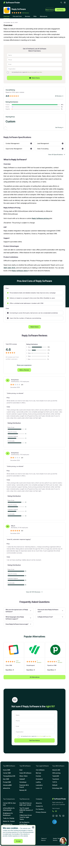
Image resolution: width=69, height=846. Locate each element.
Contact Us (39, 806)
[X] (60, 816)
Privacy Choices (41, 812)
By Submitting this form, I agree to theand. (36, 736)
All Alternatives (34, 677)
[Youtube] (63, 816)
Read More (9, 670)
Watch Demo (50, 10)
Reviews (27, 16)
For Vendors (40, 809)
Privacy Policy (39, 72)
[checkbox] (8, 72)
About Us (39, 803)
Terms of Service (31, 72)
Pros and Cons (17, 16)
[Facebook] (53, 816)
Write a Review (24, 370)
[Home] (12, 3)
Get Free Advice (34, 740)
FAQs (35, 16)
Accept (18, 841)
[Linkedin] (57, 816)
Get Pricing (60, 9)
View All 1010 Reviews (33, 592)
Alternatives (43, 16)
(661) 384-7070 (9, 268)
